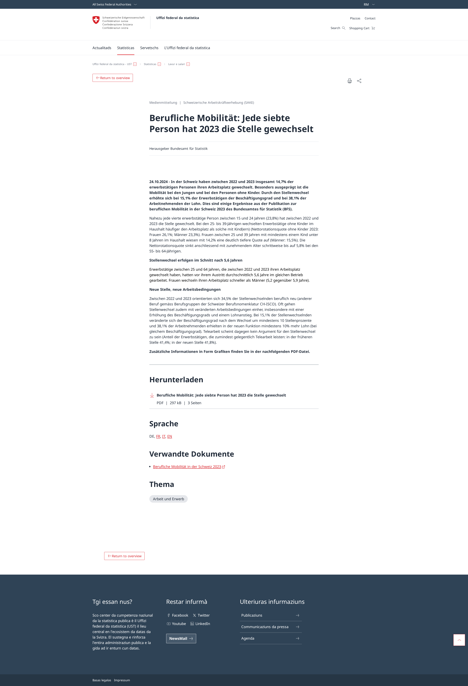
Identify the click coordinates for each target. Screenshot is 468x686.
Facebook (180, 615)
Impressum (122, 680)
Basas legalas (102, 680)
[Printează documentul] (349, 80)
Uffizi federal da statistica (177, 18)
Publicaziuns (251, 615)
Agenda (247, 638)
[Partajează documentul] (359, 80)
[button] (102, 47)
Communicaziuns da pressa (264, 626)
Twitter (204, 615)
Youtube (179, 623)
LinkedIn (202, 623)
